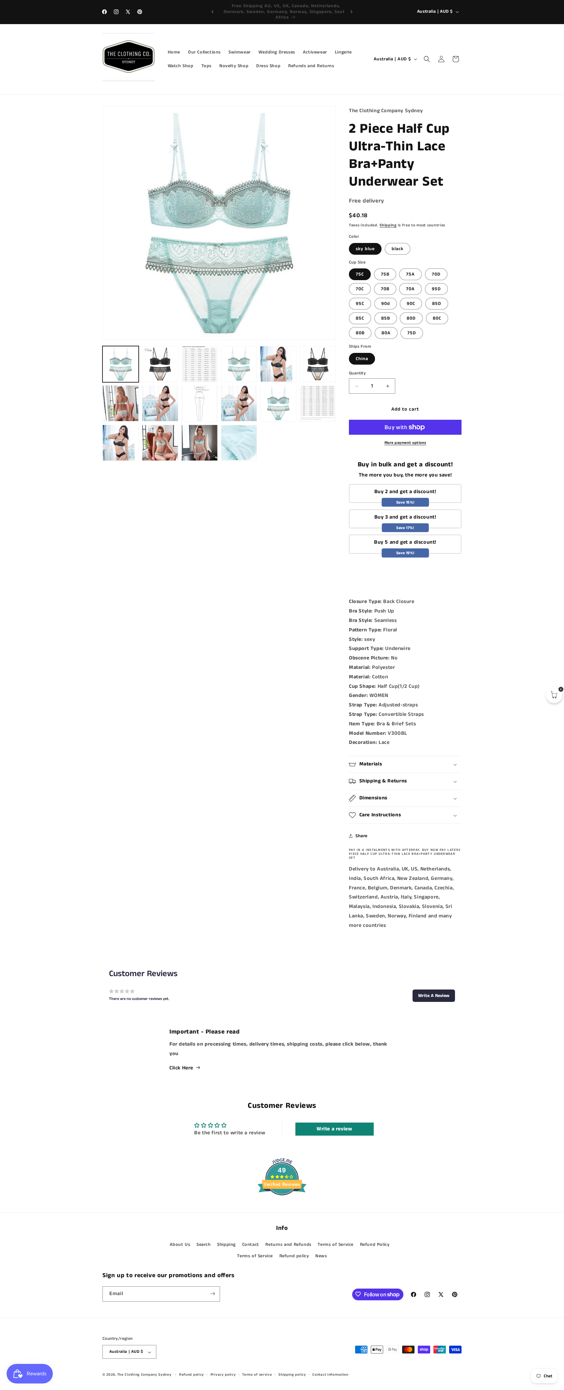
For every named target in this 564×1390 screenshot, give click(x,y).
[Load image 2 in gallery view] (160, 364)
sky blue (365, 249)
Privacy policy (223, 1374)
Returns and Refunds (288, 1244)
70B (385, 289)
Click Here (181, 1068)
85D (436, 303)
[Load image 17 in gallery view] (239, 443)
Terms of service (257, 1374)
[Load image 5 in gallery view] (278, 364)
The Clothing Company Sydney (144, 1375)
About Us (180, 1244)
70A (410, 289)
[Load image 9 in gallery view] (199, 403)
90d (385, 303)
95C (360, 303)
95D (436, 289)
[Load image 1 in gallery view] (120, 364)
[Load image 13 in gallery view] (120, 443)
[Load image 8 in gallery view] (160, 403)
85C (360, 318)
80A (386, 333)
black (397, 249)
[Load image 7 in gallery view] (120, 403)
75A (410, 274)
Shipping (388, 225)
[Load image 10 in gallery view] (239, 403)
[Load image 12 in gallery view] (318, 403)
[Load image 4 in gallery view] (239, 364)
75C (360, 274)
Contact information (330, 1374)
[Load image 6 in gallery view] (318, 364)
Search (203, 1244)
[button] (427, 59)
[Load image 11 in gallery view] (278, 403)
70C (360, 289)
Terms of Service (335, 1244)
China (362, 358)
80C (437, 318)
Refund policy (294, 1256)
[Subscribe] (212, 1293)
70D (436, 274)
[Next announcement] (351, 12)
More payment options (405, 443)
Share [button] (361, 836)
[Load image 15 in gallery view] (160, 443)
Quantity (357, 373)
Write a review (334, 1129)
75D (411, 333)
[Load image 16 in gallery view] (199, 443)
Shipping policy (292, 1374)
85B (385, 318)
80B (360, 333)
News (321, 1256)
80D (411, 318)
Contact (250, 1244)
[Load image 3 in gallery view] (199, 364)
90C (411, 303)
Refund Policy (375, 1244)
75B (385, 274)
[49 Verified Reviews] (282, 1207)
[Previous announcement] (212, 12)
